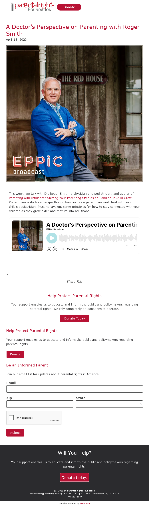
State (81, 398)
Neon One (85, 503)
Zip (9, 398)
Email (11, 383)
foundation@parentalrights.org (46, 493)
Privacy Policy (74, 496)
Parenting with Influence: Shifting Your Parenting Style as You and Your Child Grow (70, 198)
